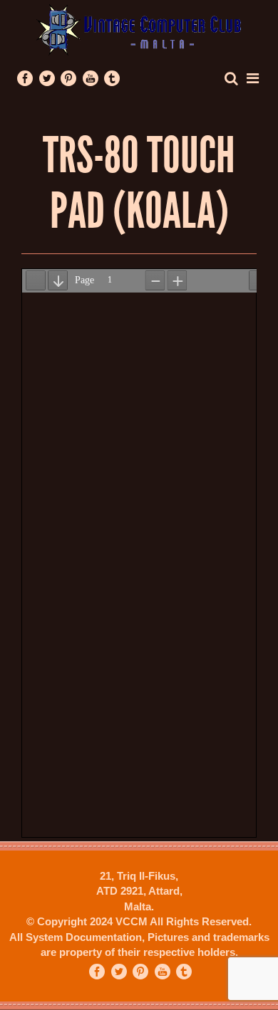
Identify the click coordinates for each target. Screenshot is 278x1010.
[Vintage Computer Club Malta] (139, 29)
